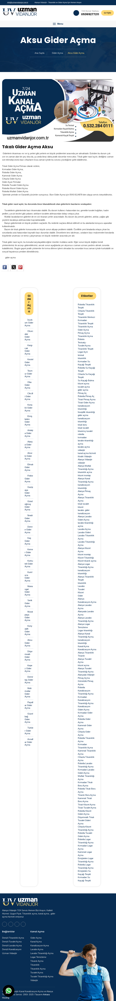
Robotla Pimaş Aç (86, 396)
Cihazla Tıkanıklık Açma (86, 758)
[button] (58, 24)
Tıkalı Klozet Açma (86, 804)
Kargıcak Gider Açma (28, 349)
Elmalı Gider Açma (29, 467)
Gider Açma (57, 53)
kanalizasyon (84, 513)
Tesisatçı (82, 342)
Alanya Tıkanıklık (86, 652)
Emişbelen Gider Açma (28, 420)
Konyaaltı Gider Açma (28, 630)
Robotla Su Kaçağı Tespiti (86, 369)
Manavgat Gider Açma (29, 590)
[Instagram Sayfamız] (113, 2)
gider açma (10, 257)
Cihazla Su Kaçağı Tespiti (86, 376)
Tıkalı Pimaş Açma (86, 399)
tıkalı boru (82, 425)
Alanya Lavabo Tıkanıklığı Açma (85, 619)
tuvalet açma (84, 387)
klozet (80, 507)
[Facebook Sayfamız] (106, 2)
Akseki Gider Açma (28, 456)
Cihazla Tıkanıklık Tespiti (86, 312)
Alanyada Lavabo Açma (86, 613)
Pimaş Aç (82, 393)
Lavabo (81, 586)
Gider (80, 595)
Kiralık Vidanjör (85, 456)
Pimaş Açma (84, 333)
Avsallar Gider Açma (29, 742)
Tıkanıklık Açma (85, 326)
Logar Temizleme (38, 957)
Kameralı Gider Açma (85, 727)
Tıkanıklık (34, 965)
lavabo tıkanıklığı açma (85, 442)
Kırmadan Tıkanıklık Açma (85, 746)
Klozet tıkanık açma (87, 561)
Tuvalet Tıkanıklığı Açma (41, 976)
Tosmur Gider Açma (29, 374)
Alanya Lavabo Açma (85, 607)
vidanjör (81, 450)
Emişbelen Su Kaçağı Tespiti (84, 872)
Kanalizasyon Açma (87, 649)
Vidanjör (34, 980)
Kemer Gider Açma (29, 552)
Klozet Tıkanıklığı (86, 557)
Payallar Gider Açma (29, 705)
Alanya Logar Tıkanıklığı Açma (85, 565)
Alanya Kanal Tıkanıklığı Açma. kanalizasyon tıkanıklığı (86, 638)
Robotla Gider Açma (84, 720)
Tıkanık (81, 656)
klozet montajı (84, 475)
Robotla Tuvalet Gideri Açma (85, 834)
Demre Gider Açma (29, 530)
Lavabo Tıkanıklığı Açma (86, 543)
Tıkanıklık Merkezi (86, 317)
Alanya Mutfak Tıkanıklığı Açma (85, 467)
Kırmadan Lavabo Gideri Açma (86, 771)
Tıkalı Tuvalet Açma (87, 807)
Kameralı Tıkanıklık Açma (87, 752)
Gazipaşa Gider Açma (29, 491)
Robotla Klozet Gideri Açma (84, 812)
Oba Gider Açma (28, 385)
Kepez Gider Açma (28, 668)
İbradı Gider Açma (29, 518)
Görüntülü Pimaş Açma (85, 682)
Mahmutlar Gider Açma (28, 692)
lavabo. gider (84, 510)
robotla (81, 434)
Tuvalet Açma (84, 345)
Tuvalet (81, 589)
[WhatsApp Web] (103, 2)
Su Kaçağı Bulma (86, 380)
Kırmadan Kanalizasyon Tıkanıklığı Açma (85, 700)
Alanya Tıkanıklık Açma (86, 499)
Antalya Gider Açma (29, 433)
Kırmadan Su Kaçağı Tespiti (84, 363)
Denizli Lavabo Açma (12, 945)
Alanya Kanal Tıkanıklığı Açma (85, 480)
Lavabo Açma (84, 529)
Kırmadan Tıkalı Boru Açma (85, 784)
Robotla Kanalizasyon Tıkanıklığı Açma (85, 690)
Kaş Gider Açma (28, 541)
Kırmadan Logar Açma (85, 847)
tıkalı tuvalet (83, 428)
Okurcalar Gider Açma (29, 335)
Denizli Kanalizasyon (11, 949)
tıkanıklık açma (85, 472)
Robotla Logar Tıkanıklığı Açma (85, 841)
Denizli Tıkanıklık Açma (13, 938)
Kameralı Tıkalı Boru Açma (85, 800)
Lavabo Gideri (84, 532)
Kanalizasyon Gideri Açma (84, 708)
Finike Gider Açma (29, 478)
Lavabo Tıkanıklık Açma (86, 537)
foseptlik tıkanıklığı (86, 412)
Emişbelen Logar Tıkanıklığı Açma (85, 860)
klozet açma (83, 383)
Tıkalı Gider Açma (86, 402)
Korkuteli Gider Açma (29, 564)
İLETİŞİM (107, 13)
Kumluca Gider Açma (28, 576)
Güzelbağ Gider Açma (29, 717)
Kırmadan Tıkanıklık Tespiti (85, 322)
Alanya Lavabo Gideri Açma (85, 518)
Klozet (81, 592)
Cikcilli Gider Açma (29, 396)
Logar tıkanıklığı (85, 630)
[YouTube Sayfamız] (109, 2)
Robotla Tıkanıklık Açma (86, 739)
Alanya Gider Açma (29, 444)
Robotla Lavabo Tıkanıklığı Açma (85, 765)
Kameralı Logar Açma (85, 853)
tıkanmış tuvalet (85, 431)
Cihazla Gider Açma (84, 733)
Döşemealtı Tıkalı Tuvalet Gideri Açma (86, 820)
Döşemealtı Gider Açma (28, 655)
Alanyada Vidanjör (86, 675)
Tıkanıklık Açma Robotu (85, 338)
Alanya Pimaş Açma (84, 493)
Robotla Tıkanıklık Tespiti (86, 306)
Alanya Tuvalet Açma (84, 660)
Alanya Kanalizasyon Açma (87, 600)
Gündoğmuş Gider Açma (29, 505)
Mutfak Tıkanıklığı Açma (86, 777)
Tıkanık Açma (36, 961)
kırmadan (82, 437)
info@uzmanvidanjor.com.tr (17, 3)
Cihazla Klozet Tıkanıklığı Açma (85, 828)
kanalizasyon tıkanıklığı (84, 407)
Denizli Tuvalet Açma (12, 941)
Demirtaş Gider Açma (29, 680)
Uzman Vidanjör (9, 953)
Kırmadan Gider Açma (85, 714)
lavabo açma (84, 447)
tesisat (81, 355)
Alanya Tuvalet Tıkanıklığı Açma (85, 670)
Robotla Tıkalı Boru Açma (86, 790)
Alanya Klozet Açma (84, 550)
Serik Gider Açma (28, 603)
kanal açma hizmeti (87, 453)
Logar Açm (83, 352)
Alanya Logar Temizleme (84, 626)
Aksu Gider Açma (28, 643)
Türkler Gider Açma (29, 731)
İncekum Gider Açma (29, 323)
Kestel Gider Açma (29, 362)
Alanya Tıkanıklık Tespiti (86, 578)
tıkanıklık (82, 358)
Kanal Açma (83, 646)
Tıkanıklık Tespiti (85, 349)
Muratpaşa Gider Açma (29, 616)
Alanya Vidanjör (85, 459)
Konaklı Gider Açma (28, 408)
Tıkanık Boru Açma (87, 795)
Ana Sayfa (39, 53)
